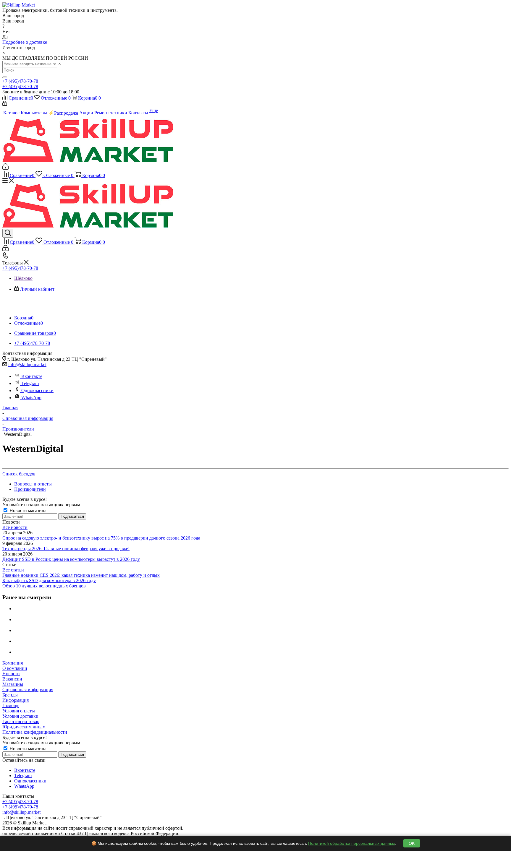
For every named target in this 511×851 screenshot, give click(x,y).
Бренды (10, 694)
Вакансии (12, 678)
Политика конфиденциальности (34, 732)
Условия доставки (20, 716)
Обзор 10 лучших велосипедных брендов (44, 585)
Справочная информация (27, 689)
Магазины (12, 684)
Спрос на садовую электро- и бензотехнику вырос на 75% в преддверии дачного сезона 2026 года (101, 537)
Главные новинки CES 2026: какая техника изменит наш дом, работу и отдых (81, 575)
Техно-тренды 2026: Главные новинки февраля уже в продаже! (66, 548)
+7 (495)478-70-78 (20, 81)
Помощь (10, 705)
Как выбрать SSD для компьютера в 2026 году (49, 580)
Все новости (15, 527)
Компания (12, 662)
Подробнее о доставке (24, 42)
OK (412, 843)
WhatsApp (31, 397)
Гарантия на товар (20, 721)
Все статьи (13, 569)
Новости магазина (27, 510)
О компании (14, 668)
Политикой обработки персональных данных (351, 843)
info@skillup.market (27, 364)
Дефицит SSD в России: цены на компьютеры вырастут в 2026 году (71, 559)
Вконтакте (31, 376)
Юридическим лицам (24, 726)
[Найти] (4, 77)
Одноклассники (37, 390)
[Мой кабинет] (4, 104)
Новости (11, 673)
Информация (15, 700)
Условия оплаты (18, 710)
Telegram (30, 383)
